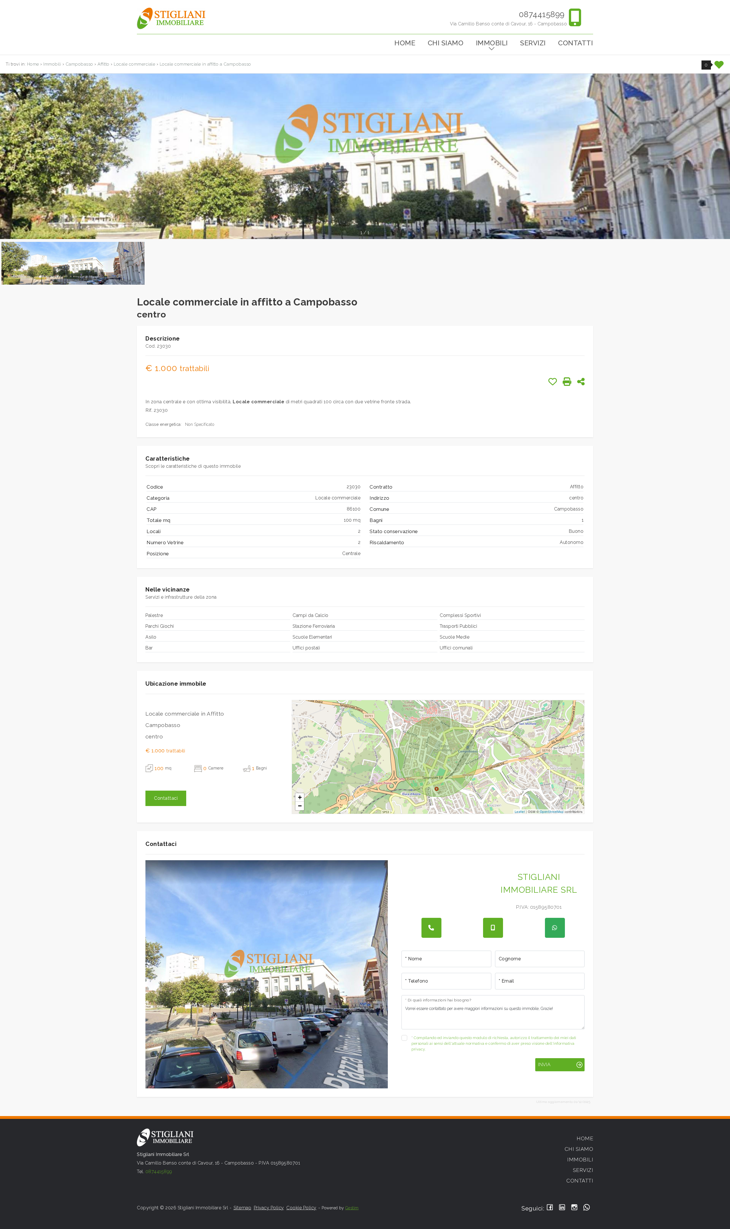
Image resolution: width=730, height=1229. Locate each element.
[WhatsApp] (586, 1207)
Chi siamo (446, 43)
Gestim (352, 1208)
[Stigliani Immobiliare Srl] (171, 18)
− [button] (300, 805)
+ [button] (300, 797)
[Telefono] (431, 928)
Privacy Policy (269, 1207)
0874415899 (542, 14)
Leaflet (520, 811)
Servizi (533, 43)
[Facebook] (550, 1207)
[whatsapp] (555, 928)
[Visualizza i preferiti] (719, 67)
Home (404, 43)
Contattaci (166, 798)
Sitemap (243, 1207)
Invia (544, 1064)
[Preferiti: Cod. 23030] (552, 381)
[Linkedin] (562, 1207)
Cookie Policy (301, 1207)
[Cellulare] (493, 928)
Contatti (575, 43)
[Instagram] (574, 1207)
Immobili (492, 43)
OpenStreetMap (552, 811)
